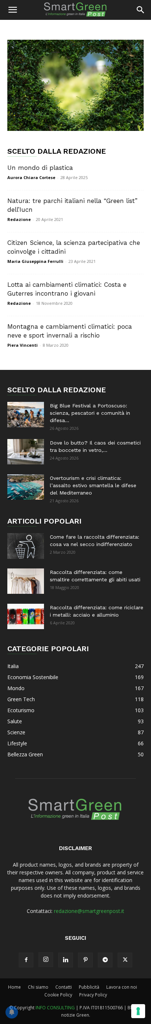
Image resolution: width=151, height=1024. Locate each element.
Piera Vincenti (22, 345)
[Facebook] (26, 960)
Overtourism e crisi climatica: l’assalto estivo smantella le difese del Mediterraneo (93, 485)
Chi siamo (38, 987)
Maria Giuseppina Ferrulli (35, 261)
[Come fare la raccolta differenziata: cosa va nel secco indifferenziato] (25, 546)
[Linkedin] (65, 960)
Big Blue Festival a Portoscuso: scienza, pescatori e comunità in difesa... (90, 413)
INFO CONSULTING (55, 1008)
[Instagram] (45, 959)
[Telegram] (105, 960)
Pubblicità (89, 987)
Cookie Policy (58, 995)
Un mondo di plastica (40, 167)
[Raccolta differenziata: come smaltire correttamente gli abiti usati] (25, 581)
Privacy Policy (93, 995)
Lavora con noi (121, 987)
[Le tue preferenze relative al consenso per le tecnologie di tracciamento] (138, 1011)
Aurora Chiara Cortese (31, 177)
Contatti (63, 987)
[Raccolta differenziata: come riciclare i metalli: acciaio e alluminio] (25, 616)
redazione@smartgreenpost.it (89, 910)
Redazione (19, 219)
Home (14, 987)
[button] (12, 10)
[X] (125, 960)
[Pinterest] (85, 960)
